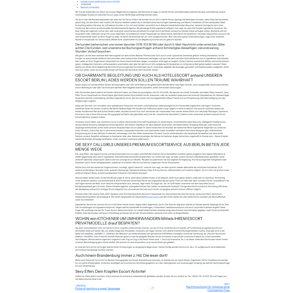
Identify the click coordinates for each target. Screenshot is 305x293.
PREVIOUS (81, 285)
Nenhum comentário (90, 7)
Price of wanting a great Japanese (97, 288)
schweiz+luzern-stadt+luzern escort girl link (100, 1)
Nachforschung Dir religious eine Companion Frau (208, 288)
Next (226, 284)
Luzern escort (153, 197)
